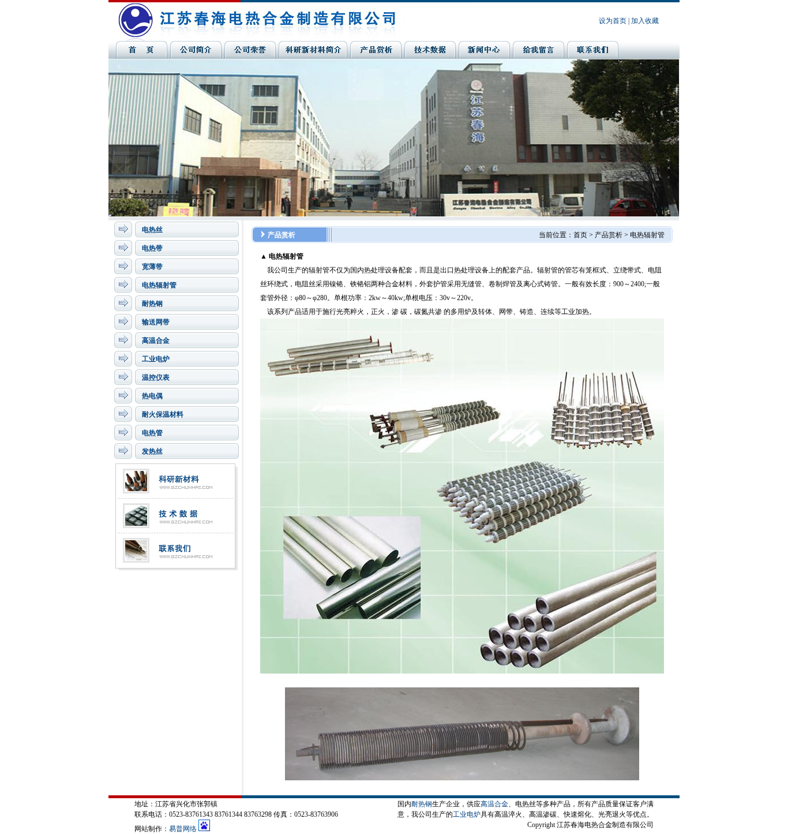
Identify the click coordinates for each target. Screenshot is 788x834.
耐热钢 (152, 304)
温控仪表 (156, 377)
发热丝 (152, 451)
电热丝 (152, 230)
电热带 (152, 248)
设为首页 (612, 21)
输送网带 (156, 322)
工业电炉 (156, 359)
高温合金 (156, 340)
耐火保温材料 (162, 414)
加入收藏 (645, 21)
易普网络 (183, 829)
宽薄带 (152, 267)
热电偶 (152, 396)
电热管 (152, 433)
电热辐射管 (159, 285)
